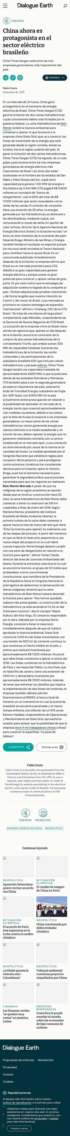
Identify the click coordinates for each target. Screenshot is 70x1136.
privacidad (40, 1118)
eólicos (42, 365)
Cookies (8, 1082)
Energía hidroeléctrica (24, 828)
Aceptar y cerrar (19, 1128)
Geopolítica (54, 828)
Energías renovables (46, 1008)
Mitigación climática (45, 882)
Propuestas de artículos (18, 1060)
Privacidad (10, 1067)
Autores (8, 1074)
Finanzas (10, 1006)
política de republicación (17, 1102)
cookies (54, 1118)
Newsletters (46, 1060)
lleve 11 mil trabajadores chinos (35, 728)
